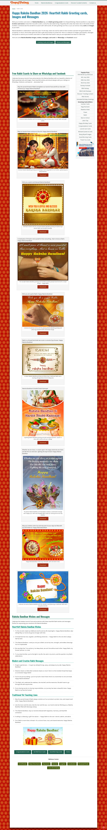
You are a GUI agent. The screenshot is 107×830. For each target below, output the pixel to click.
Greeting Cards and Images (45, 42)
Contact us (93, 3)
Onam (85, 112)
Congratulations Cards (61, 3)
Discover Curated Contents (79, 3)
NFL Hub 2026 (85, 77)
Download (43, 124)
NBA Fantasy (85, 88)
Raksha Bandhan (46, 3)
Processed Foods (83, 764)
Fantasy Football (85, 85)
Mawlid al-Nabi (85, 109)
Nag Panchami (85, 107)
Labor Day (85, 120)
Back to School (85, 118)
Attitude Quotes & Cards (85, 132)
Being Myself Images (85, 134)
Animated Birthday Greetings (85, 99)
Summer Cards (85, 104)
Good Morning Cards (56, 752)
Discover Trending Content (85, 94)
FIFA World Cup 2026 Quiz (85, 74)
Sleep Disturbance (34, 764)
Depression (46, 764)
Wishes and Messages (63, 42)
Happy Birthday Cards (85, 123)
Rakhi (85, 115)
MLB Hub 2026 (85, 83)
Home (36, 3)
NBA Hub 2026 (85, 80)
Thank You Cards (85, 140)
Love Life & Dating (53, 768)
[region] (53, 57)
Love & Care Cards (85, 129)
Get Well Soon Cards (40, 752)
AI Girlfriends (22, 764)
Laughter (62, 764)
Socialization (72, 764)
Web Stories (85, 96)
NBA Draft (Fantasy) (85, 91)
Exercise (54, 764)
